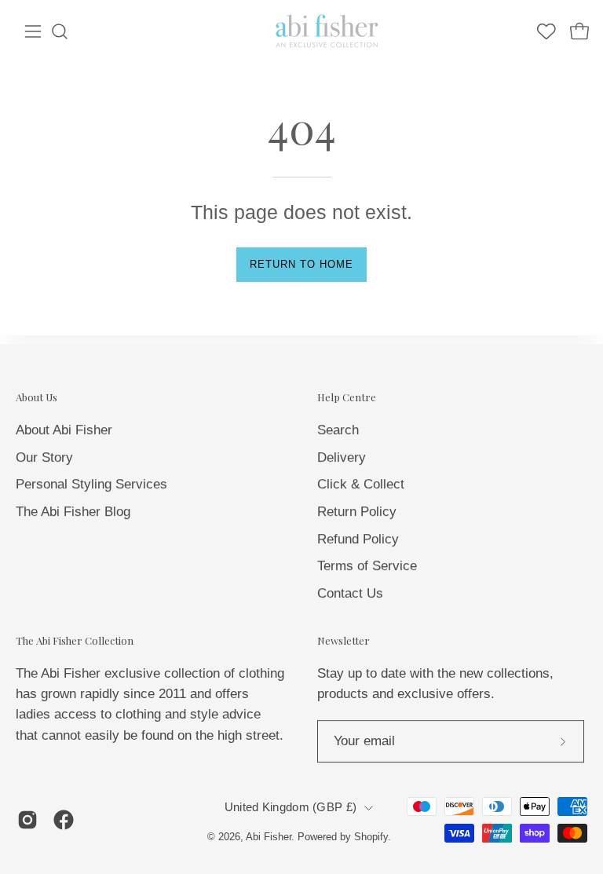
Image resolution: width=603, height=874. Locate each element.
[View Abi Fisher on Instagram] (27, 820)
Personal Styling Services (91, 484)
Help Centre (346, 397)
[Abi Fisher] (328, 31)
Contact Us (350, 592)
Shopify (371, 837)
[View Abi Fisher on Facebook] (63, 820)
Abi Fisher (268, 837)
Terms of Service (367, 565)
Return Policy (357, 510)
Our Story (44, 456)
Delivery (341, 456)
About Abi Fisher (64, 429)
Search (338, 429)
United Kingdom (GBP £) (290, 808)
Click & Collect (360, 484)
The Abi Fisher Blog (73, 510)
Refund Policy (358, 538)
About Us (36, 397)
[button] (59, 31)
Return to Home (301, 264)
